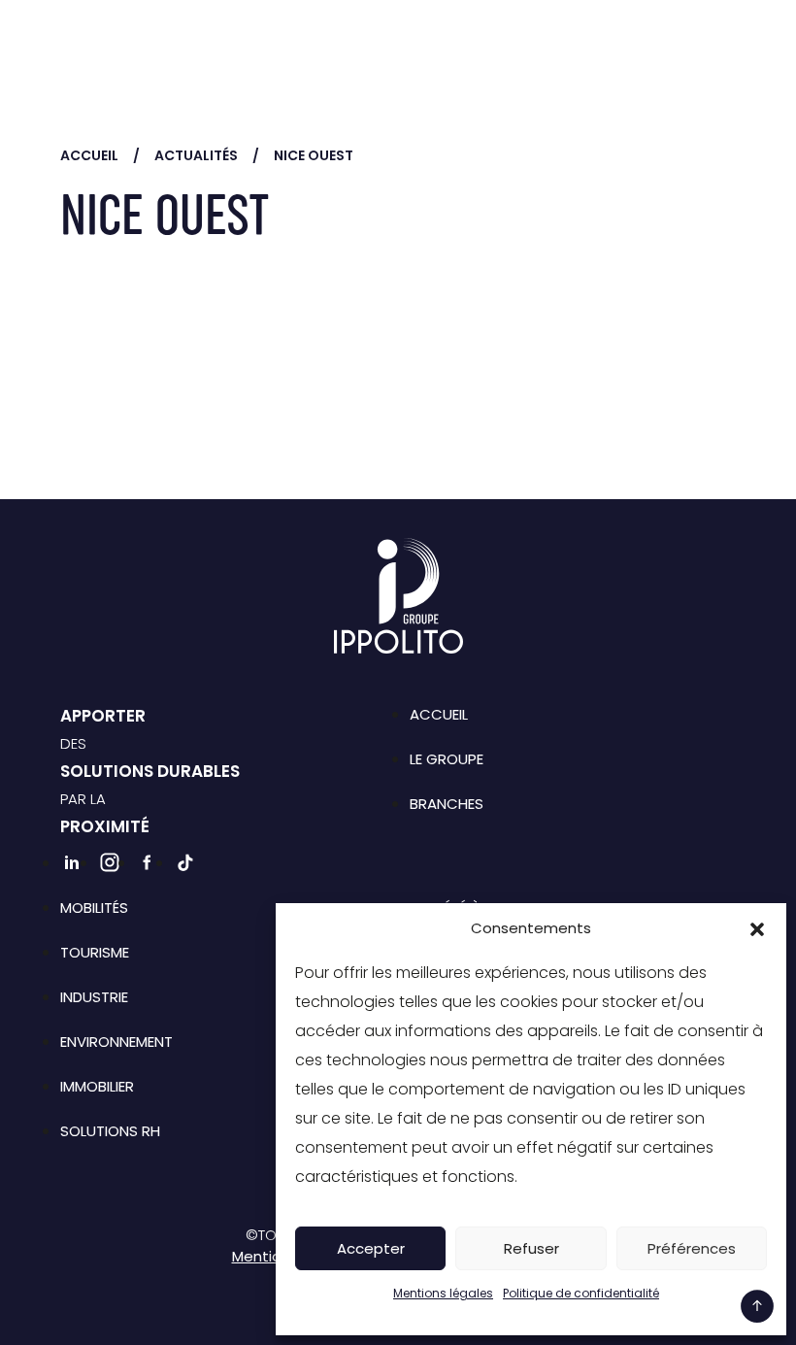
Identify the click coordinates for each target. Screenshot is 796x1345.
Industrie (94, 997)
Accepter (371, 1248)
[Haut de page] (757, 1306)
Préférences (691, 1248)
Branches (446, 803)
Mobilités (94, 907)
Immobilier (97, 1086)
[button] (757, 928)
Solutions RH (110, 1131)
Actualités (196, 155)
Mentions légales (443, 1293)
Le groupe (446, 759)
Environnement (116, 1041)
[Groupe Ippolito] (128, 43)
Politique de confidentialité (581, 1293)
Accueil (89, 155)
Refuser (531, 1248)
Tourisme (94, 952)
